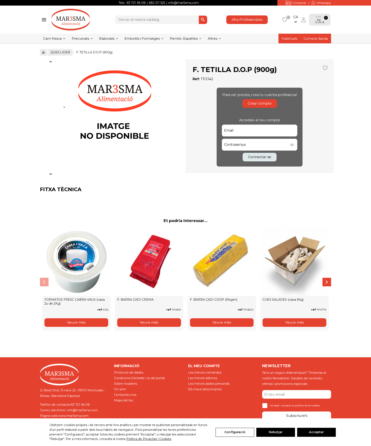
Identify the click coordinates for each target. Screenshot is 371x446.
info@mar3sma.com (183, 3)
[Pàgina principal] (43, 52)
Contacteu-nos (125, 395)
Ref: (196, 79)
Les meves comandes (204, 372)
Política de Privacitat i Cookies (148, 439)
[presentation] (44, 282)
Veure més (76, 322)
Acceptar (316, 432)
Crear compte (260, 103)
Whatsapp (324, 3)
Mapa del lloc (124, 400)
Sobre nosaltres (125, 384)
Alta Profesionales (247, 20)
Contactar (299, 3)
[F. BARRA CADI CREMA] (149, 261)
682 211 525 (157, 3)
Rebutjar (276, 432)
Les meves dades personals (209, 384)
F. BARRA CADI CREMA (135, 300)
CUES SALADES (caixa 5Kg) (283, 300)
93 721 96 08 (136, 3)
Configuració (234, 432)
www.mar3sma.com (73, 416)
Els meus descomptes (205, 389)
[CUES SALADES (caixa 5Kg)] (294, 261)
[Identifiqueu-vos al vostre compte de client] (303, 19)
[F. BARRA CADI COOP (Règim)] (222, 261)
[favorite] (284, 19)
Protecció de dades (128, 372)
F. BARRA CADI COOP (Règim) (213, 300)
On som (120, 389)
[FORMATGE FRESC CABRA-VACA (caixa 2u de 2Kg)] (76, 261)
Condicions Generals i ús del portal (139, 378)
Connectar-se (259, 157)
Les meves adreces (202, 378)
